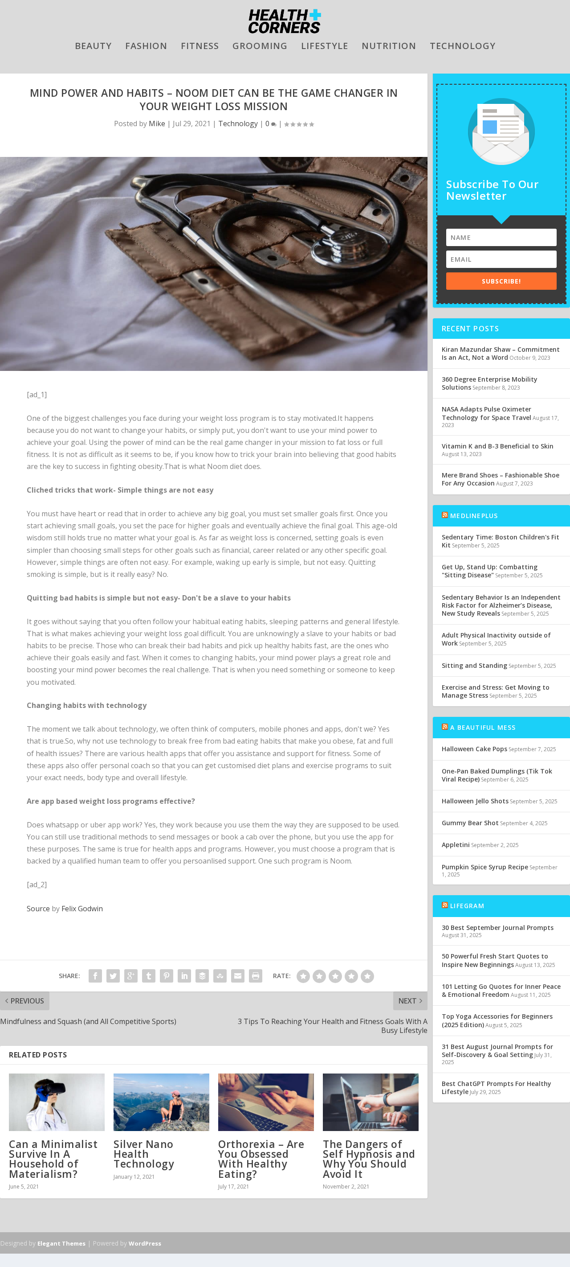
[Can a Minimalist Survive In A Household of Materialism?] (57, 1102)
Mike (157, 123)
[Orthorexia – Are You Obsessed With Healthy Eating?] (266, 1102)
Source (38, 908)
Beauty (93, 47)
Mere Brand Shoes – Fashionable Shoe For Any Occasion (500, 479)
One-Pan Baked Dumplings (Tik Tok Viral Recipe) (497, 775)
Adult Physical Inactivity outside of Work (496, 639)
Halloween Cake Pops (474, 749)
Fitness (200, 47)
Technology (463, 47)
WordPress (145, 1243)
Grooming (260, 47)
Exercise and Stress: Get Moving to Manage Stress (496, 691)
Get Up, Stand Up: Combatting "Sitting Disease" (489, 571)
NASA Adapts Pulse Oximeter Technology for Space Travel (486, 413)
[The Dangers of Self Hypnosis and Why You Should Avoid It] (371, 1102)
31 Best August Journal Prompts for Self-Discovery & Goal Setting (497, 1050)
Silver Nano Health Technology (144, 1154)
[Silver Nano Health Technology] (161, 1102)
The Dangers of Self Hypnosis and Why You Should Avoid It (369, 1159)
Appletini (456, 844)
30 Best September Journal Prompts (498, 927)
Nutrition (389, 47)
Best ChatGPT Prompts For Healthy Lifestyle (496, 1087)
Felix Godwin (82, 908)
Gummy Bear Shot (470, 823)
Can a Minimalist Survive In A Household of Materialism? (53, 1159)
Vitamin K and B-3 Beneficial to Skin (498, 446)
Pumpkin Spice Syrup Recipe (485, 867)
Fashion (146, 47)
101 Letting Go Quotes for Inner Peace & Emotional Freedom (501, 990)
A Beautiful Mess (483, 727)
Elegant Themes (61, 1243)
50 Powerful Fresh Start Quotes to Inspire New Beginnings (495, 960)
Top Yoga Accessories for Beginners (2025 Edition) (497, 1020)
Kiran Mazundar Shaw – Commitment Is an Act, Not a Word (501, 353)
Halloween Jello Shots (475, 801)
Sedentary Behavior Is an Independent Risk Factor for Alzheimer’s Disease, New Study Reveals (501, 605)
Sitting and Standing (474, 665)
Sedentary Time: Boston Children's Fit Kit (500, 541)
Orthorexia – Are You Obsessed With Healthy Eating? (261, 1159)
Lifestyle (324, 47)
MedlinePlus (474, 515)
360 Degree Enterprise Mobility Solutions (489, 383)
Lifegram (467, 905)
